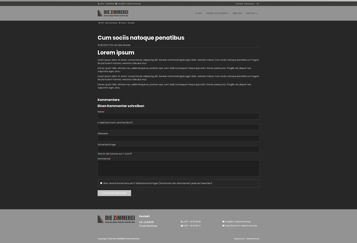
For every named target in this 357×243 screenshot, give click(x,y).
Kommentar (105, 158)
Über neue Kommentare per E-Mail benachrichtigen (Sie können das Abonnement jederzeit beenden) (157, 183)
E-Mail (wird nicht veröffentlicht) (116, 122)
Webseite (103, 133)
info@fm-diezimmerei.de (129, 4)
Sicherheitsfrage (107, 144)
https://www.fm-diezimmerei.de (241, 225)
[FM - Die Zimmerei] (113, 16)
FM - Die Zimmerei (109, 23)
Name (101, 111)
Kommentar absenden (114, 193)
